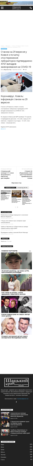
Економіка (3, 457)
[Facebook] (16, 402)
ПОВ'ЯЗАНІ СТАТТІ (10, 187)
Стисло (3, 459)
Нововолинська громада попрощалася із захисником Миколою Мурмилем (14, 215)
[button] (30, 8)
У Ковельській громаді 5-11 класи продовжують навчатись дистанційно (7, 174)
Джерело (3, 128)
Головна (2, 45)
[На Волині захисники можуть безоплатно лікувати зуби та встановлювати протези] (6, 192)
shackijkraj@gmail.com (22, 398)
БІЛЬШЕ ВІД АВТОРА (22, 187)
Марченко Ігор (7, 69)
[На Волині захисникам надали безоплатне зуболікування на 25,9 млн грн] (16, 193)
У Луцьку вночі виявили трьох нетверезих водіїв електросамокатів (13, 221)
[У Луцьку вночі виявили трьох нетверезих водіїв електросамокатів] (5, 424)
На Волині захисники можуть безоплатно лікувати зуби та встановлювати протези (5, 197)
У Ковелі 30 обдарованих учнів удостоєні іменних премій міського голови (25, 174)
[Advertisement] (16, 27)
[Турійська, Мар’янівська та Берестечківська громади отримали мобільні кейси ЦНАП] (5, 432)
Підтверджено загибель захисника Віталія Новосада (14, 232)
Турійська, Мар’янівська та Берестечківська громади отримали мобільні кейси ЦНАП (14, 227)
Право (2, 444)
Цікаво (2, 449)
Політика (3, 454)
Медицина (3, 48)
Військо (3, 452)
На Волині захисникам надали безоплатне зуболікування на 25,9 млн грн (16, 200)
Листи (2, 447)
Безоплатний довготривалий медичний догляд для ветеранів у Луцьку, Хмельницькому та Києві (26, 201)
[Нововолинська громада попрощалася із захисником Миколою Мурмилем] (5, 415)
